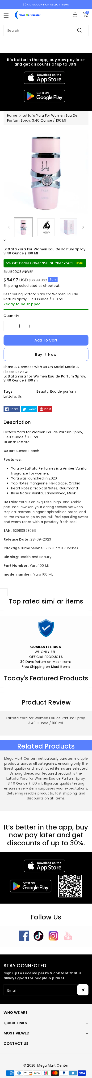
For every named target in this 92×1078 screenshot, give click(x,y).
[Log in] (75, 14)
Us (20, 396)
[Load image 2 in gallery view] (46, 227)
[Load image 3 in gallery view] (68, 227)
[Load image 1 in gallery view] (23, 227)
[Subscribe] (82, 989)
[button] (8, 15)
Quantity (11, 315)
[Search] (80, 30)
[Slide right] (83, 227)
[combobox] (46, 30)
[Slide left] (9, 227)
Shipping (11, 285)
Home (12, 115)
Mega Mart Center (53, 1065)
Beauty (43, 391)
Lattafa (10, 396)
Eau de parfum (63, 391)
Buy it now (46, 354)
